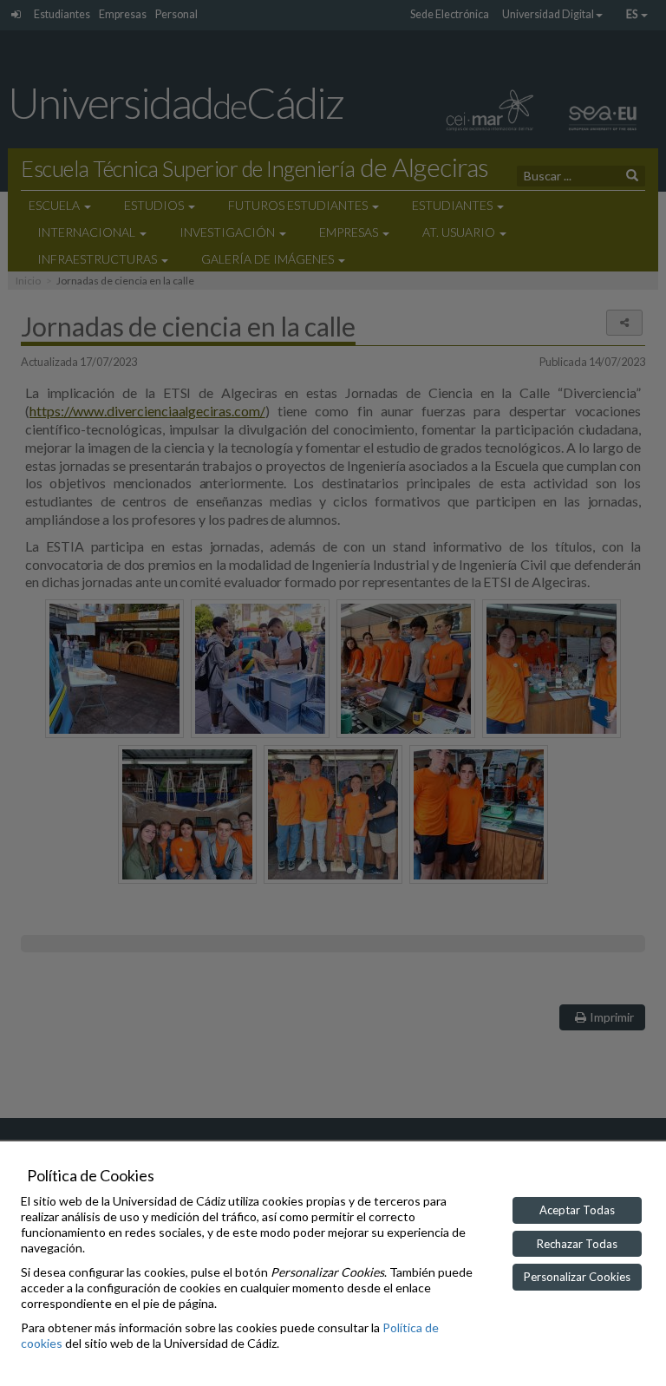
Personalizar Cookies (577, 1277)
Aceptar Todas (577, 1210)
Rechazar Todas (577, 1244)
